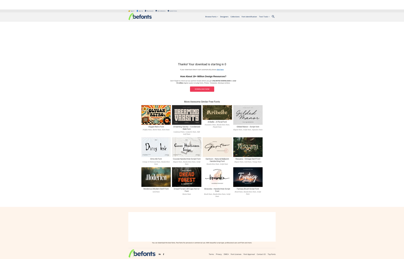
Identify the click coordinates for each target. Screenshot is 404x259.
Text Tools (263, 17)
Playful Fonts (217, 127)
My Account (150, 11)
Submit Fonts (173, 11)
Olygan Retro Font (156, 127)
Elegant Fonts (237, 130)
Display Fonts (147, 130)
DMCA (226, 254)
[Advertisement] (202, 42)
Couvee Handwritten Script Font (187, 159)
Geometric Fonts (190, 132)
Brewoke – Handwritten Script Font (217, 190)
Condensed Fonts (179, 132)
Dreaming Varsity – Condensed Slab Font (186, 128)
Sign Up (139, 11)
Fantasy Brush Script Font (248, 189)
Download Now (202, 89)
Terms (211, 254)
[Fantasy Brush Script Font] (248, 177)
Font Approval (249, 254)
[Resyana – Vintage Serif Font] (248, 147)
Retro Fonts (166, 130)
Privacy (219, 254)
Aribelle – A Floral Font (217, 122)
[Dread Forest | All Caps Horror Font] (186, 177)
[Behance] (160, 254)
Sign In (131, 11)
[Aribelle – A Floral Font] (217, 112)
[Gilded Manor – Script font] (248, 115)
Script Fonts (247, 130)
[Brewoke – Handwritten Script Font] (217, 177)
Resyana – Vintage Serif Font (248, 159)
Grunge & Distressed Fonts (151, 162)
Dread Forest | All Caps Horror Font (187, 190)
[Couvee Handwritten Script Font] (186, 147)
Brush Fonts (208, 194)
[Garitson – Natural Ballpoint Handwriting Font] (217, 147)
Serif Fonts (247, 162)
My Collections (161, 11)
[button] (273, 17)
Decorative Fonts (210, 125)
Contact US (261, 254)
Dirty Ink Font (156, 159)
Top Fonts (272, 254)
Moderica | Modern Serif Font (156, 189)
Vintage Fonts (256, 162)
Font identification (249, 17)
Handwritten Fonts (223, 125)
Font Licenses (236, 254)
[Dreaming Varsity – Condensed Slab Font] (186, 115)
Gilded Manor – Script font (248, 127)
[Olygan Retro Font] (156, 115)
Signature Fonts (257, 130)
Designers (224, 17)
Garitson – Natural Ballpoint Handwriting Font (217, 160)
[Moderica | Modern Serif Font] (156, 177)
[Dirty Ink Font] (156, 147)
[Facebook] (163, 254)
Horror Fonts (157, 130)
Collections (235, 17)
